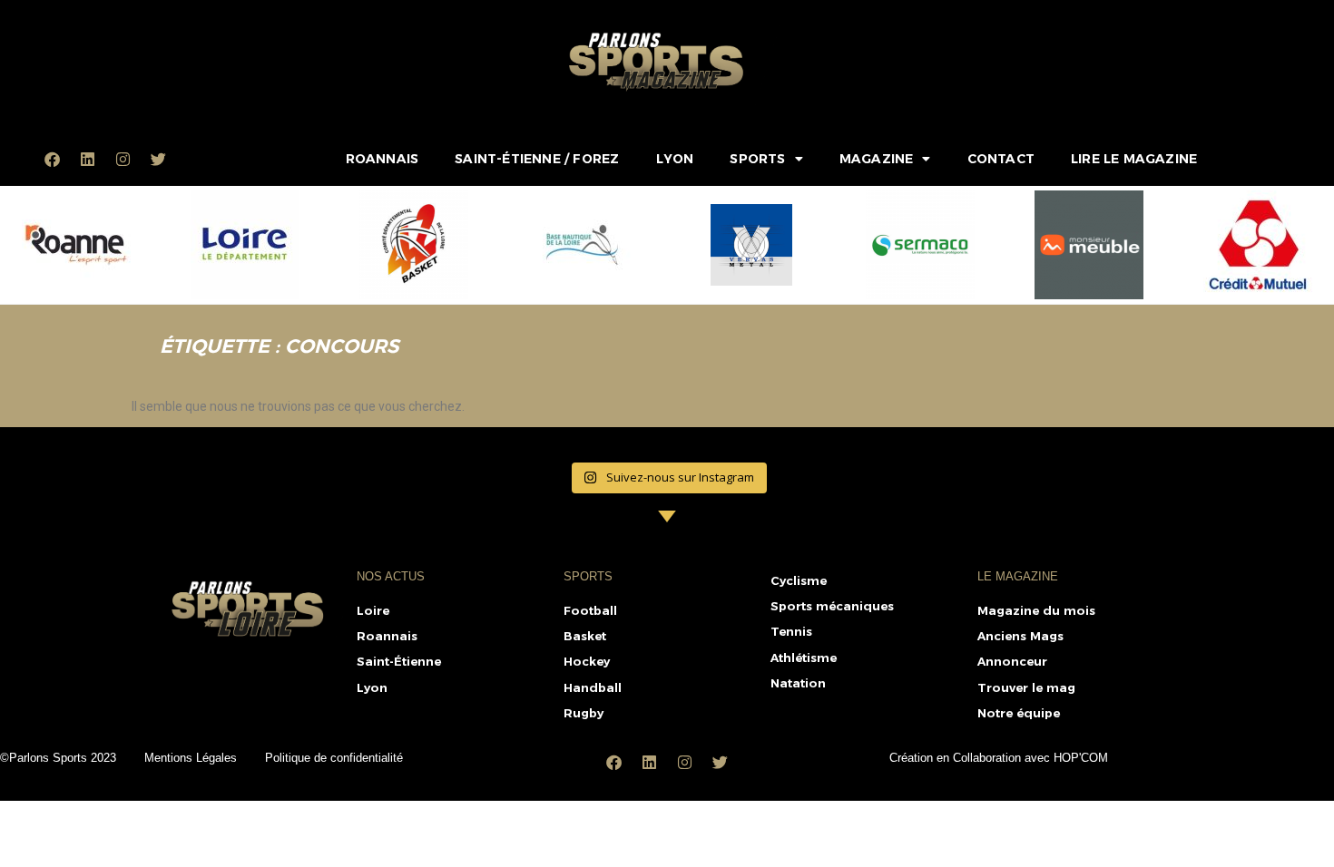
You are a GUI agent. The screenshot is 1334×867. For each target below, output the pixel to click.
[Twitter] (158, 158)
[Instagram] (123, 158)
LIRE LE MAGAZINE (1134, 159)
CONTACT (1001, 159)
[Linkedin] (88, 158)
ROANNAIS (382, 159)
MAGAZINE (876, 159)
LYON (675, 159)
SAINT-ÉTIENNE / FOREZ (537, 159)
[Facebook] (52, 158)
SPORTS (757, 159)
